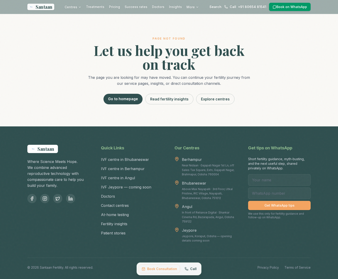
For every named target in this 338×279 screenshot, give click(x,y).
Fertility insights (114, 224)
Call (193, 269)
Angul (187, 206)
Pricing (114, 7)
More (190, 7)
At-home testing (115, 214)
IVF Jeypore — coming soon (126, 187)
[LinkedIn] (70, 198)
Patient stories (113, 233)
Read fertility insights (169, 99)
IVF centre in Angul (118, 178)
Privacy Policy (268, 267)
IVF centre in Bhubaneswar (125, 159)
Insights (175, 7)
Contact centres (115, 205)
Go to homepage (123, 99)
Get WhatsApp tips (279, 205)
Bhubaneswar (194, 183)
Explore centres (215, 99)
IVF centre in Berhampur (123, 168)
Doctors (158, 7)
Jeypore (189, 230)
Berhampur (192, 159)
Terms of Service (297, 267)
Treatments (95, 7)
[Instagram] (44, 198)
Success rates (136, 7)
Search (215, 7)
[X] (57, 198)
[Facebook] (32, 198)
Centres (71, 7)
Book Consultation (162, 269)
